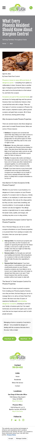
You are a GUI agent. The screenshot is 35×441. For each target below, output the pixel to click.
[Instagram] (23, 420)
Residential (17, 379)
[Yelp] (19, 420)
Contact (17, 386)
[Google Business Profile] (16, 420)
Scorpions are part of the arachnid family (16, 97)
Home (17, 376)
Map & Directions (17, 401)
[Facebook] (12, 420)
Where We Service (17, 383)
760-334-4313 (17, 367)
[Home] (17, 7)
